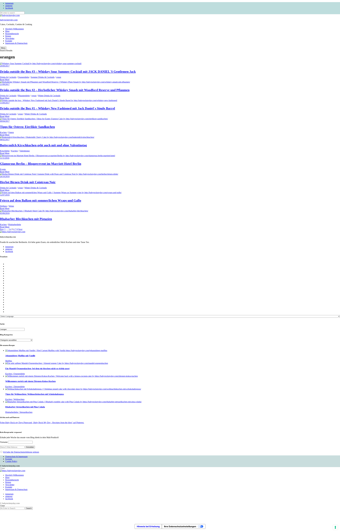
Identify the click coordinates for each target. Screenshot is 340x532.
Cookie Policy (11, 461)
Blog (7, 31)
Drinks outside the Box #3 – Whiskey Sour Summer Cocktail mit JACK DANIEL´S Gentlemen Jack (68, 71)
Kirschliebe (5, 151)
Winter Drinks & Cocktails (49, 96)
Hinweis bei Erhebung (148, 526)
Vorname (4, 442)
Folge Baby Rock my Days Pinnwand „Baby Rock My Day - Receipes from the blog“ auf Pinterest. (42, 422)
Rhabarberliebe (14, 224)
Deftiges (3, 206)
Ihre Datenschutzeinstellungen (180, 526)
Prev (2, 229)
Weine (11, 206)
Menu (3, 48)
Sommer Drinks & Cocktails (42, 77)
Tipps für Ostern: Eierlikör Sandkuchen (27, 126)
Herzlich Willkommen (14, 29)
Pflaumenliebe (24, 96)
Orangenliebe (23, 77)
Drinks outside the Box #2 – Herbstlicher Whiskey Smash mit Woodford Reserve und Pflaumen (64, 90)
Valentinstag (24, 151)
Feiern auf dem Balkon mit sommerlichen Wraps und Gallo (40, 200)
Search (29, 508)
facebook (9, 8)
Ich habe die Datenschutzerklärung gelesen (21, 452)
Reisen (8, 36)
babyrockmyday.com (9, 20)
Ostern (11, 132)
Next (20, 229)
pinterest (8, 6)
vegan (58, 77)
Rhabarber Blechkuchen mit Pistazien (26, 219)
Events (3, 169)
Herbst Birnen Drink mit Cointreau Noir (28, 182)
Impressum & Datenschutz (16, 43)
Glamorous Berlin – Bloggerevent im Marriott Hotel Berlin (40, 163)
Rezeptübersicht (12, 34)
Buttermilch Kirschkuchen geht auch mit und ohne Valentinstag (43, 145)
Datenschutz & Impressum (16, 456)
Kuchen (3, 132)
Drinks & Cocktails (8, 77)
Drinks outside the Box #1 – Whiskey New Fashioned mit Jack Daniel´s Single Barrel (57, 108)
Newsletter (9, 38)
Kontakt (8, 41)
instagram (9, 3)
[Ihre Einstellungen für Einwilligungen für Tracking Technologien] (335, 527)
